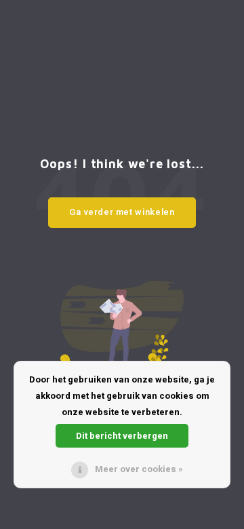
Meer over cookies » (139, 469)
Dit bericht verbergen (122, 435)
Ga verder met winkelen (121, 211)
